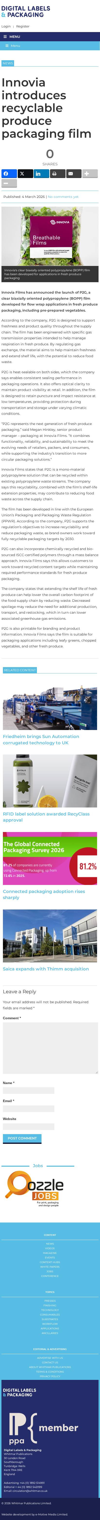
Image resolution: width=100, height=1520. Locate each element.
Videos (50, 1248)
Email (8, 1101)
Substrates (50, 1319)
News (50, 1243)
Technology (50, 1310)
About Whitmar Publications (50, 1367)
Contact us (50, 1362)
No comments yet (63, 197)
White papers (49, 1266)
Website (9, 1119)
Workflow (50, 1323)
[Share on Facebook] (9, 173)
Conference (50, 1276)
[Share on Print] (58, 173)
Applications (50, 1328)
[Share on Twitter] (25, 173)
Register (22, 26)
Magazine (50, 1253)
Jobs (38, 1165)
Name (8, 1083)
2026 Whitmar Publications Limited (27, 1503)
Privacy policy (50, 1376)
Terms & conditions (50, 1371)
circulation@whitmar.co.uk (30, 1491)
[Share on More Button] (90, 173)
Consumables (50, 1314)
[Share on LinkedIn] (41, 173)
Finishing (49, 1305)
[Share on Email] (74, 173)
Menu (14, 36)
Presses (50, 1300)
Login (6, 26)
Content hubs (50, 1262)
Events (50, 1257)
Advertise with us (50, 1357)
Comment (12, 1018)
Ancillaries (50, 1333)
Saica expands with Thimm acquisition (46, 969)
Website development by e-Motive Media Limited (34, 1514)
